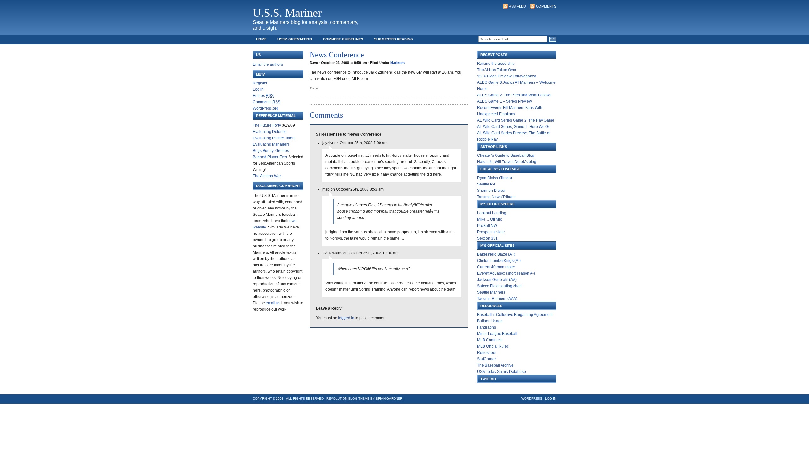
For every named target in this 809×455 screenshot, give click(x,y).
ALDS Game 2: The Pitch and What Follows (514, 95)
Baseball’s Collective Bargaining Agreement (515, 314)
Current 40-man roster (496, 267)
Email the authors (268, 64)
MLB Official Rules (493, 346)
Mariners (397, 62)
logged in (346, 318)
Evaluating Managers (271, 144)
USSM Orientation (294, 39)
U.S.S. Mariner (287, 13)
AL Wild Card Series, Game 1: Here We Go (513, 126)
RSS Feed (517, 6)
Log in (258, 89)
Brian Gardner (389, 398)
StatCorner (486, 359)
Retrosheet (486, 352)
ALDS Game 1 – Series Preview (504, 101)
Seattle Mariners (491, 292)
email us (273, 303)
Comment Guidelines (343, 39)
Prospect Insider (491, 232)
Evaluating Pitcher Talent (274, 138)
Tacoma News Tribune (496, 197)
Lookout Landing (491, 213)
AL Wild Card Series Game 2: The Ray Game (515, 120)
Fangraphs (486, 327)
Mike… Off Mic (489, 219)
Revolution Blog (341, 398)
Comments (546, 6)
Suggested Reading (393, 39)
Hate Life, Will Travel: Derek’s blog (506, 162)
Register (260, 83)
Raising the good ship (496, 63)
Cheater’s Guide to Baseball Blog (505, 155)
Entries (263, 96)
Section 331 (487, 238)
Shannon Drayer (491, 190)
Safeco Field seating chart (499, 286)
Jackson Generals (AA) (497, 279)
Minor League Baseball (497, 333)
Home (261, 39)
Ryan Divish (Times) (494, 178)
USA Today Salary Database (501, 371)
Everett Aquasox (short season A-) (506, 273)
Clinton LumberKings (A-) (499, 260)
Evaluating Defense (270, 132)
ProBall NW (487, 225)
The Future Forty (267, 125)
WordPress (531, 398)
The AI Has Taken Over (496, 70)
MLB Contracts (489, 340)
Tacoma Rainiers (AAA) (497, 298)
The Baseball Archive (495, 365)
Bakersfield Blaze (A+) (496, 254)
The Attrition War (267, 176)
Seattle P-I (486, 184)
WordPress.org (265, 108)
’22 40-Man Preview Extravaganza (506, 76)
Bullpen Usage (490, 321)
